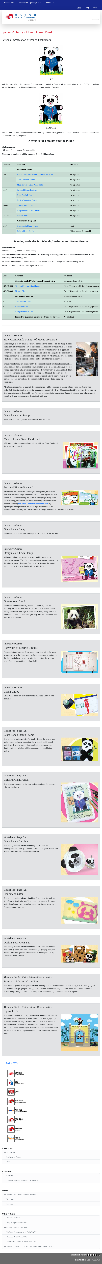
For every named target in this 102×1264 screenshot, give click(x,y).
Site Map (9, 1204)
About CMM (9, 3)
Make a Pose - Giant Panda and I (30, 185)
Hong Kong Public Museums (16, 1223)
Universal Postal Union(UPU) (16, 1237)
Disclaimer (10, 1199)
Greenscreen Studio (24, 205)
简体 (87, 8)
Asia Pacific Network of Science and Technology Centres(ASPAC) (29, 1246)
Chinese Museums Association (16, 1227)
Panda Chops (22, 216)
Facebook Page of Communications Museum (22, 1180)
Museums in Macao (13, 1218)
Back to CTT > (12, 1063)
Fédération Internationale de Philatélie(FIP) (21, 1232)
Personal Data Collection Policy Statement (21, 1194)
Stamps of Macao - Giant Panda (27, 286)
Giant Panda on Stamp (26, 180)
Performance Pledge (13, 1157)
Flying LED (20, 291)
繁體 (79, 8)
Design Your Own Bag (24, 312)
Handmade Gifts (21, 307)
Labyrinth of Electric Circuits (28, 210)
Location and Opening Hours (29, 3)
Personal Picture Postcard (27, 190)
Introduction (10, 1152)
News (8, 1162)
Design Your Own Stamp (27, 200)
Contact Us (49, 3)
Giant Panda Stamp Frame (27, 226)
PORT (95, 8)
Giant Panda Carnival (23, 301)
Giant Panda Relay (24, 195)
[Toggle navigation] (95, 17)
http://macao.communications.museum (33, 504)
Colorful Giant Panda (25, 231)
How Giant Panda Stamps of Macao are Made (35, 174)
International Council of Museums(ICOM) (21, 1242)
